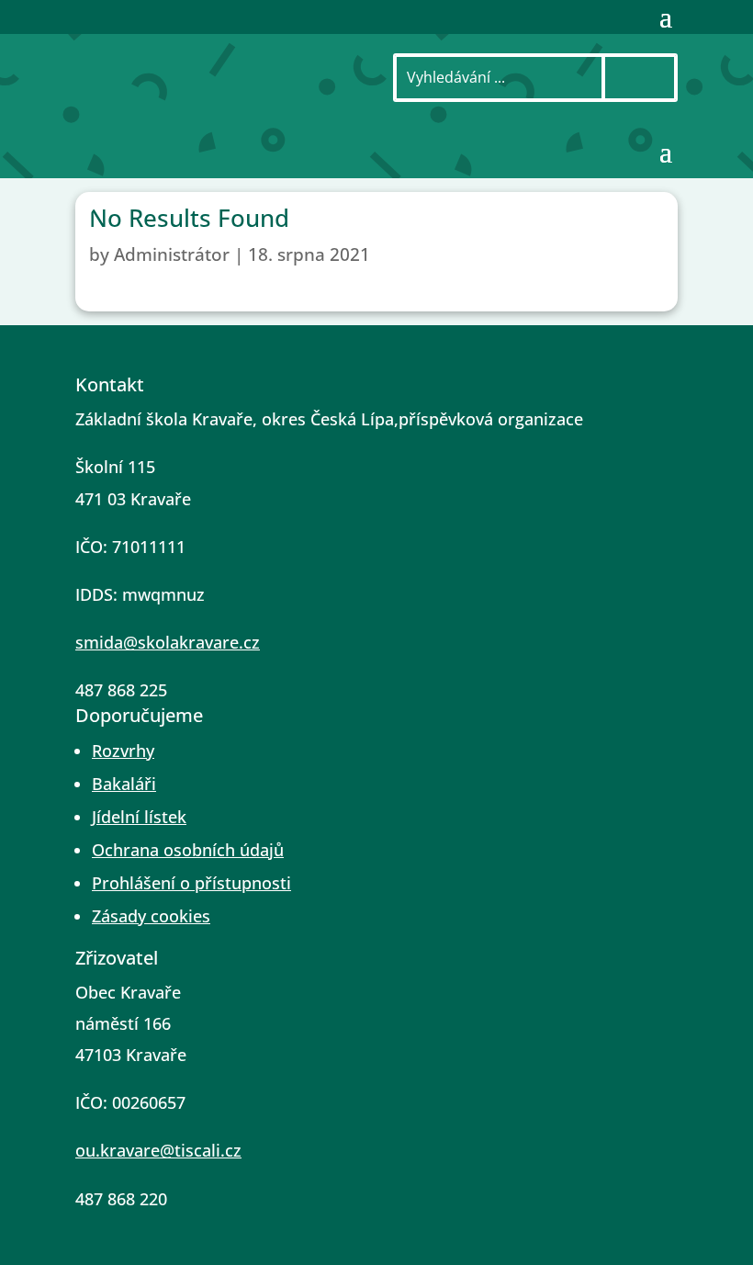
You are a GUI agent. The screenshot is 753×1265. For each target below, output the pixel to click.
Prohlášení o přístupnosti (191, 883)
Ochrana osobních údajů (188, 850)
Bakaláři (124, 784)
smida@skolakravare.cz (167, 642)
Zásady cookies (151, 916)
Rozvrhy (123, 751)
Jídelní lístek (139, 817)
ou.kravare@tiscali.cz (158, 1150)
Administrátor (172, 254)
